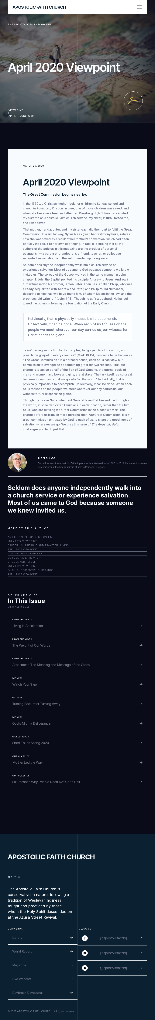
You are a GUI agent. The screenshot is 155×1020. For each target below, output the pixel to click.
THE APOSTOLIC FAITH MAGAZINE (30, 24)
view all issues (19, 606)
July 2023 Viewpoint (22, 566)
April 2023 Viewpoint (23, 574)
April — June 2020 (21, 115)
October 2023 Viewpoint (25, 557)
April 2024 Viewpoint (23, 549)
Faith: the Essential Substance (30, 570)
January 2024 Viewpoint (25, 553)
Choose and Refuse (22, 561)
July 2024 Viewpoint (22, 541)
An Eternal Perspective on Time (31, 537)
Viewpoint (16, 110)
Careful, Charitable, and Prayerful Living (38, 545)
